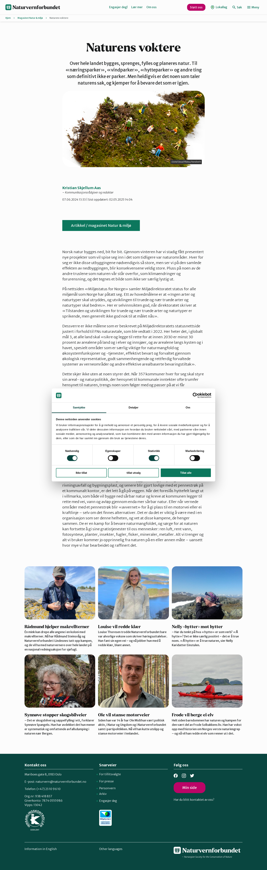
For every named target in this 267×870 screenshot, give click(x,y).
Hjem (8, 18)
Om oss (151, 7)
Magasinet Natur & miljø (30, 18)
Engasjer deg (108, 801)
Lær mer (137, 7)
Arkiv (103, 794)
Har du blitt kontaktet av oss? (194, 799)
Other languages (110, 849)
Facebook (176, 776)
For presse (106, 781)
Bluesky (192, 776)
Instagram (184, 776)
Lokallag (221, 7)
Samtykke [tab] (79, 407)
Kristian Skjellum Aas (81, 187)
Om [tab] (188, 407)
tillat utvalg (134, 472)
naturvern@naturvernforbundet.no (61, 781)
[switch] (113, 458)
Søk (239, 7)
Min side (189, 787)
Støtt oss (196, 7)
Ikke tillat (81, 472)
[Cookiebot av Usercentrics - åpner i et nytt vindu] (195, 395)
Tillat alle (185, 472)
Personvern (107, 788)
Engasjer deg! (118, 7)
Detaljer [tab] (134, 407)
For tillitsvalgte (110, 774)
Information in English (41, 849)
